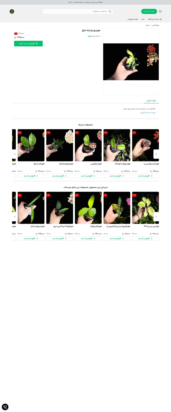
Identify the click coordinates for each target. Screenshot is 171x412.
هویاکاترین (155, 25)
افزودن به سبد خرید (27, 43)
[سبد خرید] (160, 11)
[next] (15, 154)
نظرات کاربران (151, 100)
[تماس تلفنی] (5, 407)
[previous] (156, 154)
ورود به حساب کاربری (148, 113)
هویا (147, 25)
